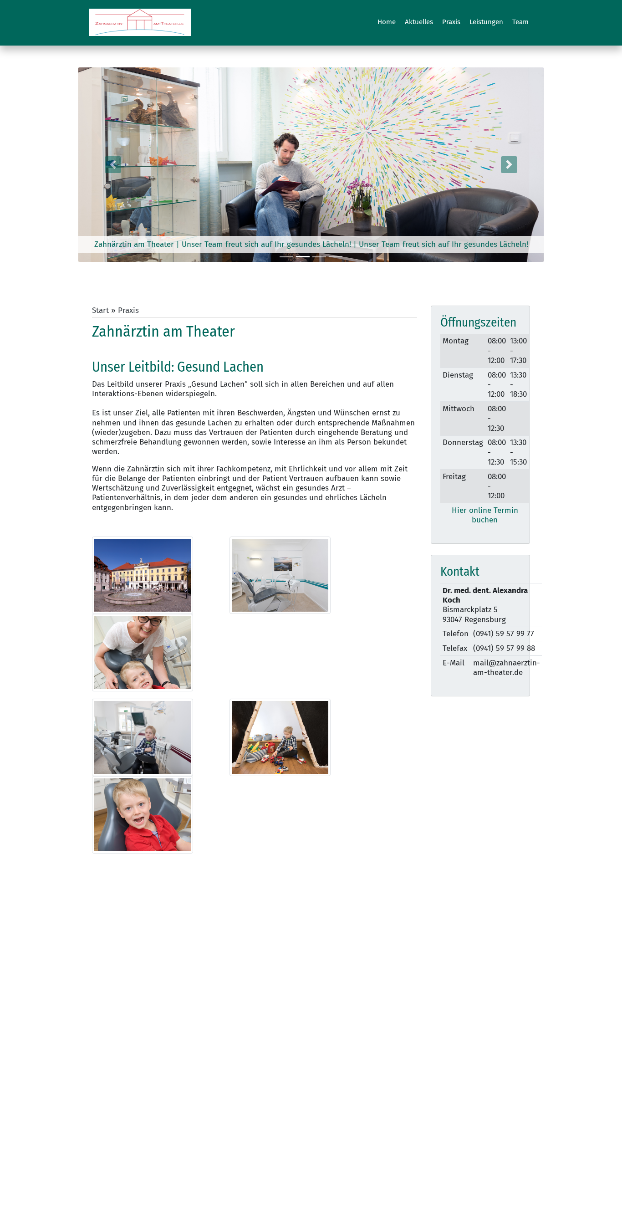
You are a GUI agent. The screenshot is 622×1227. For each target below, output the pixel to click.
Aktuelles (419, 22)
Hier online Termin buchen (485, 515)
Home (386, 22)
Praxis (451, 22)
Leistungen (486, 22)
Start (100, 310)
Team (520, 22)
